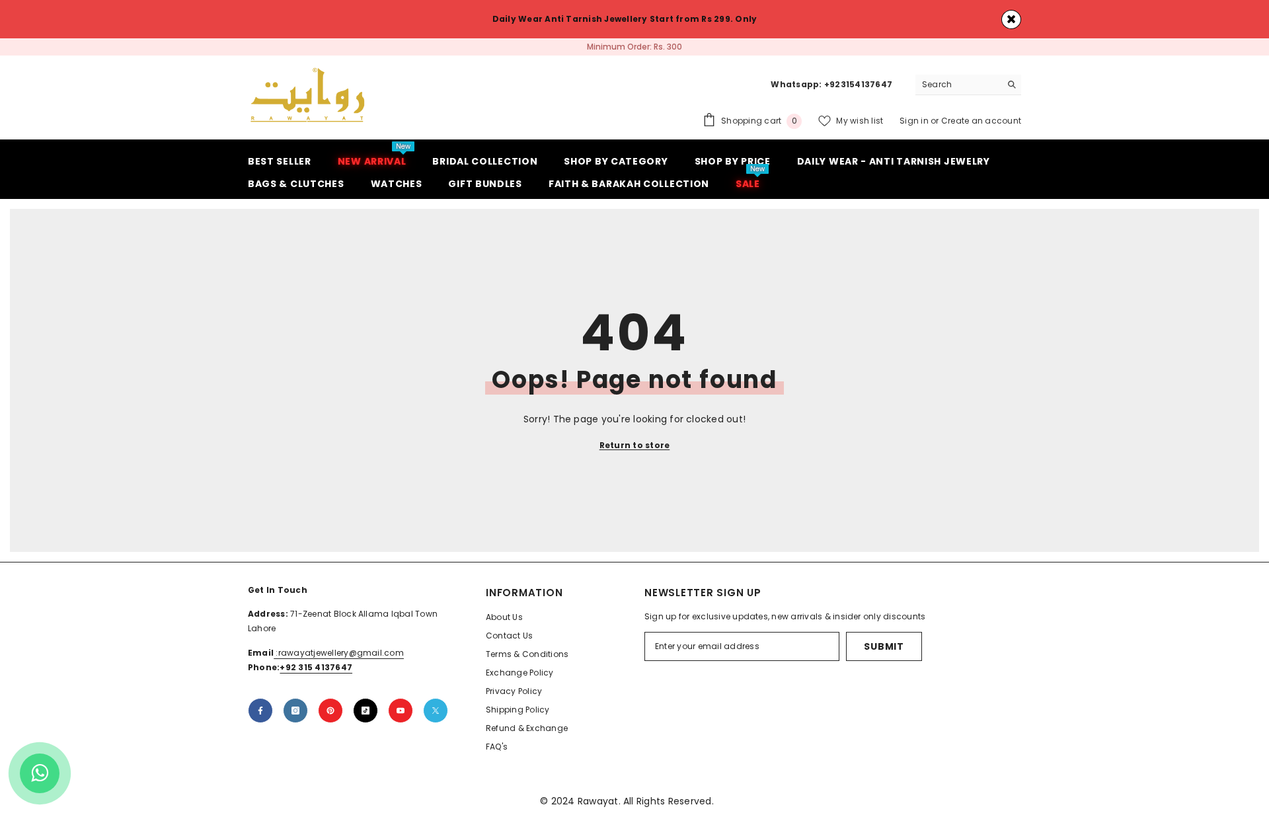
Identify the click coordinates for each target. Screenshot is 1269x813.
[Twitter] (435, 710)
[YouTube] (400, 710)
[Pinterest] (330, 710)
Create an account (981, 120)
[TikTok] (365, 710)
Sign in (915, 120)
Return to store (634, 445)
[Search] (968, 85)
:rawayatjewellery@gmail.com (339, 652)
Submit (884, 646)
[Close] (1011, 19)
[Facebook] (260, 710)
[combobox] (958, 85)
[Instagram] (295, 710)
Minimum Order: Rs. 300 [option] (634, 46)
